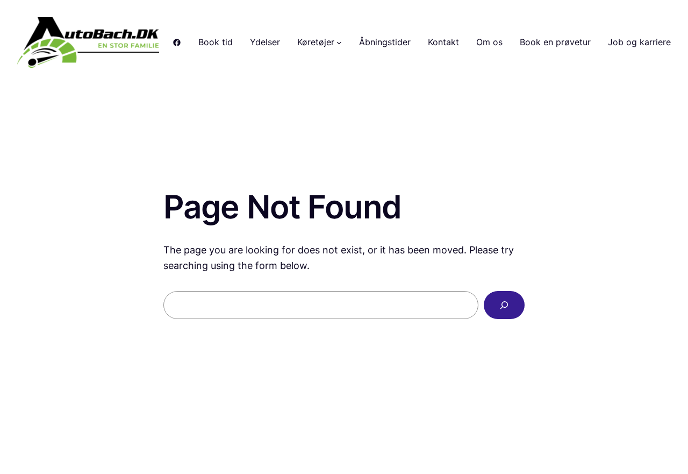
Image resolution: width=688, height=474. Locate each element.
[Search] (504, 305)
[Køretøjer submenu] (339, 42)
